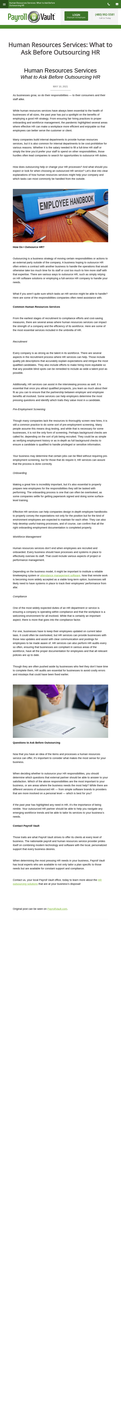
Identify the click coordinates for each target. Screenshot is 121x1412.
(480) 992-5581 (105, 14)
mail (117, 4)
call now (108, 4)
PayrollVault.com (57, 908)
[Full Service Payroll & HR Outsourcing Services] (31, 17)
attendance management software (60, 575)
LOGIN (76, 16)
